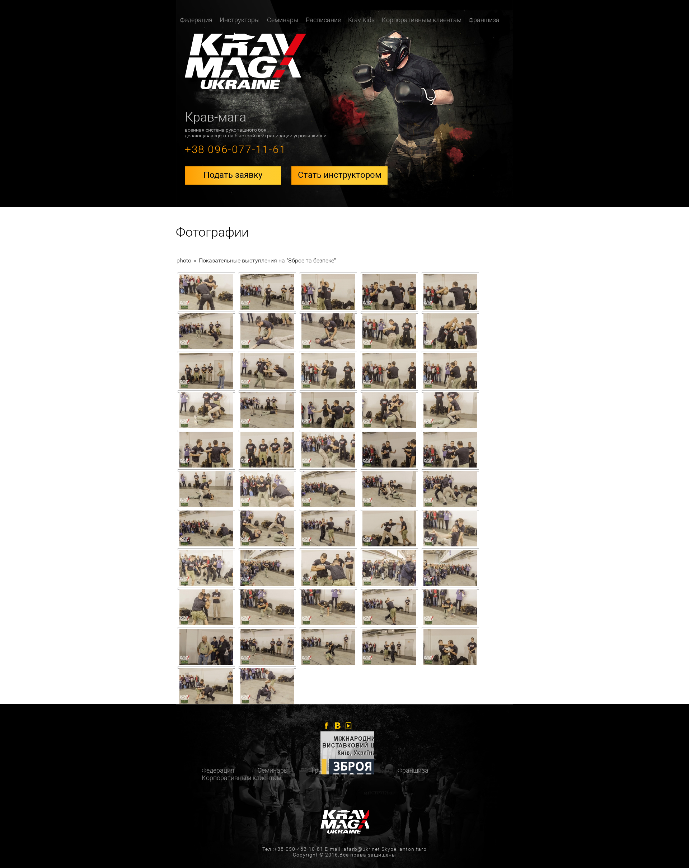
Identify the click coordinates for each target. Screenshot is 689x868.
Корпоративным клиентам (421, 20)
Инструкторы (240, 20)
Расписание (323, 20)
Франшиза (484, 20)
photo (184, 260)
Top (672, 851)
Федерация (218, 770)
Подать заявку (232, 175)
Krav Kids (361, 20)
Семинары (283, 20)
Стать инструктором (339, 175)
